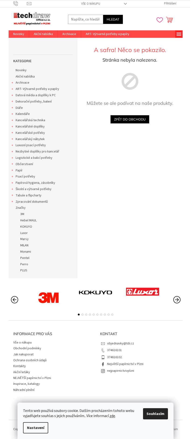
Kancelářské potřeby (30, 133)
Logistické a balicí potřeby (34, 158)
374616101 (114, 350)
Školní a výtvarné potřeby (33, 189)
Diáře (19, 108)
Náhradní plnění (23, 390)
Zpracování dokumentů (32, 201)
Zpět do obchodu (130, 119)
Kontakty (19, 366)
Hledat (113, 19)
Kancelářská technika (30, 120)
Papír (19, 170)
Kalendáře (23, 114)
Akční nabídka (25, 76)
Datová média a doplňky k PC (36, 95)
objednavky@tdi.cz (120, 343)
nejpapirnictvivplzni (120, 370)
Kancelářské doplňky (30, 126)
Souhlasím (155, 413)
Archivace (22, 82)
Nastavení (35, 427)
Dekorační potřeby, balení (34, 101)
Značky (21, 207)
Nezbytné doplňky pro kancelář (37, 151)
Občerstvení (24, 164)
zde (112, 415)
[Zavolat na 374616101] (20, 3)
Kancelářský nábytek (30, 139)
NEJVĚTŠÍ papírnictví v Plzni (32, 378)
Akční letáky (21, 372)
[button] (79, 314)
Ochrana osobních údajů (30, 360)
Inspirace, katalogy (26, 384)
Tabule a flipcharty (28, 195)
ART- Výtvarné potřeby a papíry (37, 89)
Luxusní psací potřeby (31, 145)
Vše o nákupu (90, 4)
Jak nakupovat (23, 354)
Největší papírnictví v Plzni (125, 364)
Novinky (21, 70)
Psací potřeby (25, 176)
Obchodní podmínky (27, 348)
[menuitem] (19, 34)
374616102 (114, 357)
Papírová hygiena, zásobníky (35, 183)
